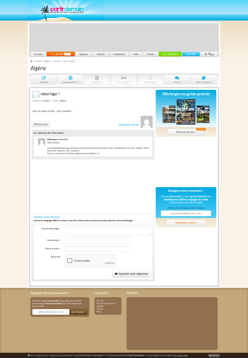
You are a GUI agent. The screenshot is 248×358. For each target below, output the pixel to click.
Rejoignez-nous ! (186, 222)
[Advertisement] (157, 26)
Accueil (38, 54)
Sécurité (55, 256)
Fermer (215, 355)
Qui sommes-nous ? (106, 303)
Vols (135, 54)
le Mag (209, 54)
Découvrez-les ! (190, 131)
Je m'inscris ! (78, 312)
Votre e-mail (52, 248)
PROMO (191, 54)
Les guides (60, 54)
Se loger (46, 100)
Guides (100, 306)
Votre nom (53, 240)
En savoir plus (180, 355)
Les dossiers (170, 54)
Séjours (83, 54)
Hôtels (101, 54)
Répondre (42, 124)
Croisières (119, 54)
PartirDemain (66, 10)
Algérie (63, 100)
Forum (150, 54)
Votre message (51, 228)
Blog (99, 311)
